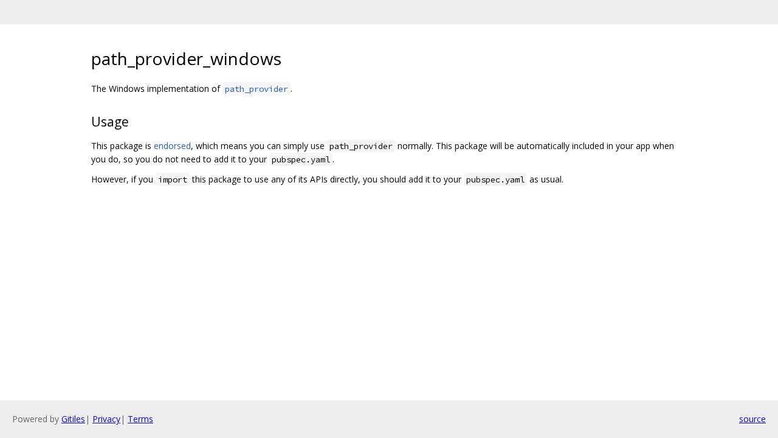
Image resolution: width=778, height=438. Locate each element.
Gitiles (73, 419)
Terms (140, 419)
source (752, 419)
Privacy (106, 419)
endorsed (172, 145)
